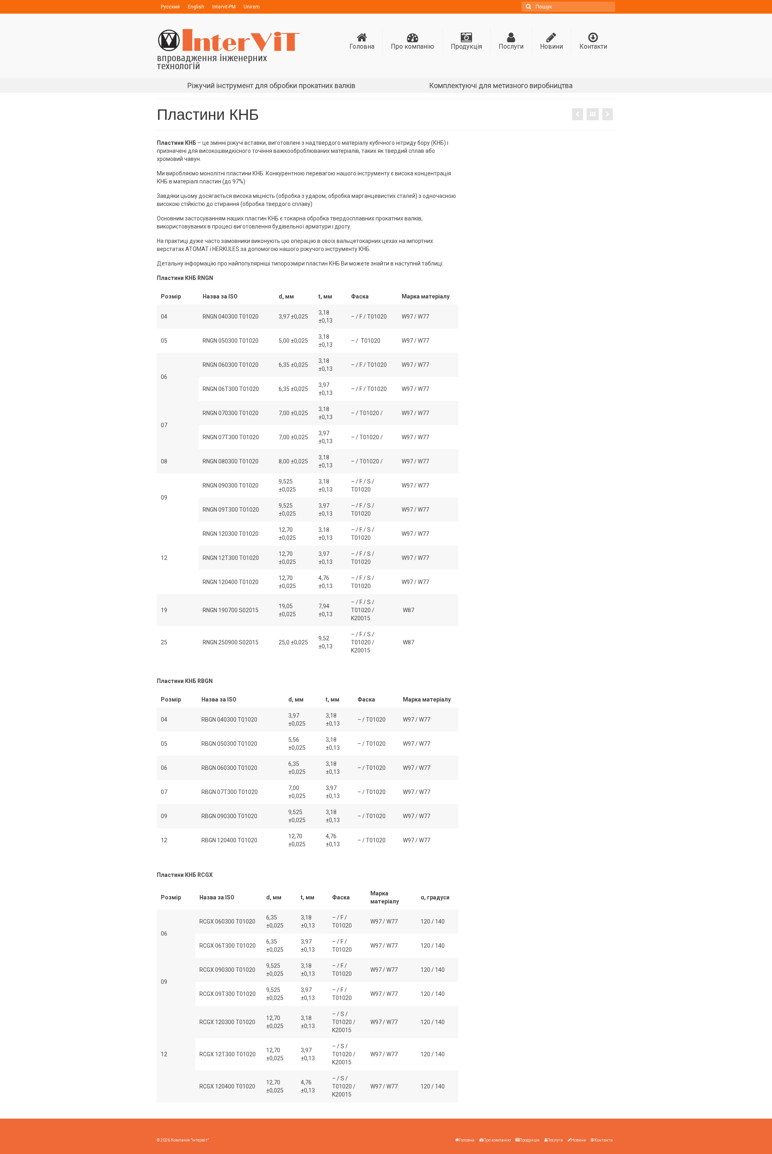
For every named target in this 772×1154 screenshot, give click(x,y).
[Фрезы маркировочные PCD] (607, 114)
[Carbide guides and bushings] (577, 114)
